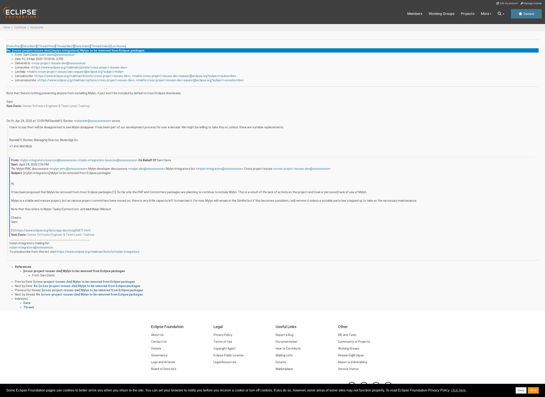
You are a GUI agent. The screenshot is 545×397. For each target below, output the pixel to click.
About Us (157, 335)
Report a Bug (284, 335)
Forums (281, 362)
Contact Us (159, 341)
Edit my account (508, 3)
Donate (528, 14)
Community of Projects (354, 341)
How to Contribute (288, 348)
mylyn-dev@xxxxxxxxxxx (146, 168)
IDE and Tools (347, 335)
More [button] (485, 13)
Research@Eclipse (351, 355)
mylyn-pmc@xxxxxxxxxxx (68, 168)
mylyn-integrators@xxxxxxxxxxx (219, 168)
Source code (36, 27)
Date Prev (14, 46)
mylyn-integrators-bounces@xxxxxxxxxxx (48, 160)
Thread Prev (46, 46)
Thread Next (64, 46)
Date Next (29, 46)
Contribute (20, 27)
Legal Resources (225, 362)
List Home (118, 46)
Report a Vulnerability (352, 362)
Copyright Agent (225, 348)
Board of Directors (163, 369)
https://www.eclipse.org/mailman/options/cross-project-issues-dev (86, 80)
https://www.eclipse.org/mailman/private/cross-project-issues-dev (78, 67)
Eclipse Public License (229, 355)
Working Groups (442, 13)
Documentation (286, 341)
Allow (533, 390)
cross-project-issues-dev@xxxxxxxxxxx (59, 63)
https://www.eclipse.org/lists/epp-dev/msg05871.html (52, 230)
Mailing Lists (284, 355)
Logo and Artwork (163, 362)
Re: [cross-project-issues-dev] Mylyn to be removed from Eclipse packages (87, 286)
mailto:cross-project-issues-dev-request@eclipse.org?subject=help (75, 71)
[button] (501, 13)
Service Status (348, 369)
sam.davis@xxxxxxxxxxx (56, 54)
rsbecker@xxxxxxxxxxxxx (92, 121)
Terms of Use (223, 341)
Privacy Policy (223, 335)
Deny (521, 390)
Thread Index (100, 46)
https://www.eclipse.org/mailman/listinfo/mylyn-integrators (98, 251)
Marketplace (284, 369)
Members (414, 13)
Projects (468, 13)
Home (6, 27)
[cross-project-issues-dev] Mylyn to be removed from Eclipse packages (74, 271)
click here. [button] (458, 390)
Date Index (82, 46)
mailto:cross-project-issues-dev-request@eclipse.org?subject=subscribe (184, 76)
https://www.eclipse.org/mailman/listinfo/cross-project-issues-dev (82, 76)
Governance (159, 355)
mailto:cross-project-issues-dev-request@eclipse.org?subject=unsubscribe (190, 80)
